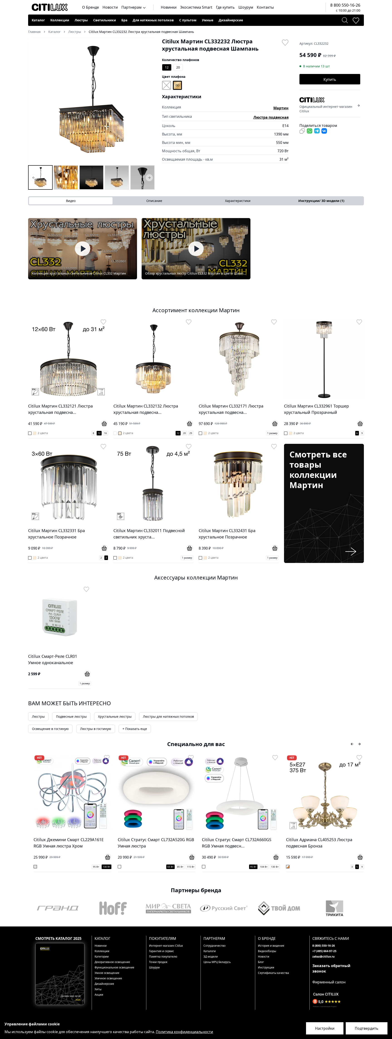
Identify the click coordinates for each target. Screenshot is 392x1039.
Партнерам (131, 7)
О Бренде (90, 7)
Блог (261, 962)
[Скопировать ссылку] (302, 131)
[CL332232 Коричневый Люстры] (66, 177)
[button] (91, 101)
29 (190, 433)
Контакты (265, 7)
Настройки (324, 1028)
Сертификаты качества (273, 973)
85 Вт (96, 866)
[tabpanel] (196, 248)
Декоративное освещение (112, 962)
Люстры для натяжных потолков (168, 716)
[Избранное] (355, 20)
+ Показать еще (134, 729)
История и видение (271, 946)
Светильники (104, 20)
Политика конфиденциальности (184, 1031)
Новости (110, 7)
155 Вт (359, 866)
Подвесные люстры (71, 716)
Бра (124, 20)
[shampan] (177, 85)
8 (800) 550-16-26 (323, 946)
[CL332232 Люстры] (40, 177)
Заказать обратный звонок (331, 968)
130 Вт (190, 866)
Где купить (225, 7)
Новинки (168, 7)
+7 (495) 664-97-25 (324, 951)
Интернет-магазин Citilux (166, 946)
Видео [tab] (71, 201)
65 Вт (86, 866)
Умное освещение (107, 973)
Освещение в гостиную (50, 729)
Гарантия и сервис (161, 951)
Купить (329, 79)
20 (178, 67)
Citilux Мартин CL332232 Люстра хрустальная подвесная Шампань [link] (141, 31)
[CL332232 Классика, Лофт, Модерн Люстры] (91, 177)
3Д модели (210, 956)
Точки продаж (158, 962)
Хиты (98, 989)
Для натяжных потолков (153, 20)
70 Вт (328, 866)
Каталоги (209, 951)
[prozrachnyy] (166, 85)
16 (105, 433)
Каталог (38, 20)
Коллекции (59, 20)
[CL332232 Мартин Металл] (142, 177)
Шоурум (245, 7)
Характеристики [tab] (237, 201)
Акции (99, 995)
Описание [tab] (154, 201)
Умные (207, 20)
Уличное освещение (108, 978)
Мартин (281, 108)
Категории (102, 956)
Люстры (81, 20)
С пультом (187, 20)
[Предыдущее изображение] (34, 101)
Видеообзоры (267, 951)
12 (167, 67)
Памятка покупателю (163, 956)
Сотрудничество (214, 946)
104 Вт (179, 866)
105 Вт (348, 866)
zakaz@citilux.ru (323, 956)
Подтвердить (366, 1028)
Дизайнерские (231, 20)
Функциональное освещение (114, 967)
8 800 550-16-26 (345, 5)
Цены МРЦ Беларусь (217, 962)
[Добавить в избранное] (285, 42)
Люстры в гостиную (95, 729)
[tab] (321, 200)
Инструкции (266, 967)
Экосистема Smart (196, 7)
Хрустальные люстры (115, 716)
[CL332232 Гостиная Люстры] (117, 177)
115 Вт (106, 866)
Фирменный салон (328, 982)
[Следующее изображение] (148, 101)
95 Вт (169, 866)
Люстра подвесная (271, 117)
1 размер (272, 433)
